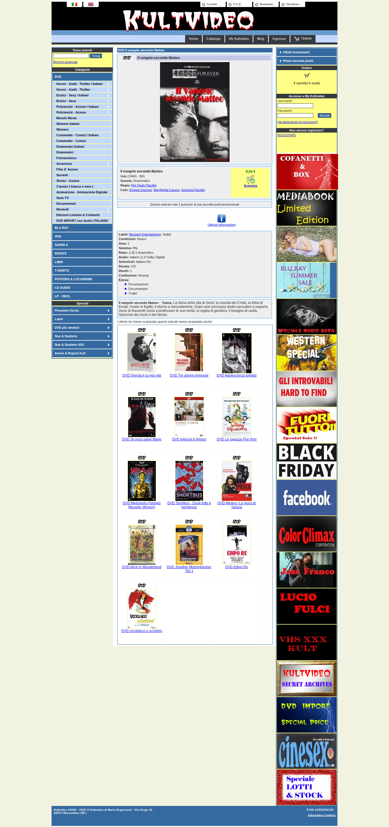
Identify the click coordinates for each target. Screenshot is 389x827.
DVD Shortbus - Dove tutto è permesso (189, 505)
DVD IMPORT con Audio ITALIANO (81, 220)
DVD (58, 76)
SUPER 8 (61, 245)
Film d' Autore (66, 169)
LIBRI (59, 262)
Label (59, 319)
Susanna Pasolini (193, 190)
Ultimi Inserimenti (296, 52)
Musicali (62, 209)
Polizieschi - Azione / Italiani (77, 106)
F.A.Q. (237, 4)
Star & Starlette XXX (69, 344)
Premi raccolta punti (298, 60)
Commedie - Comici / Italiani (77, 135)
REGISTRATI (286, 135)
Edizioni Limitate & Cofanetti (77, 215)
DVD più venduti (67, 327)
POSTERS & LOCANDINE (73, 279)
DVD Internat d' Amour (189, 439)
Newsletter (266, 4)
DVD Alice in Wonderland (141, 567)
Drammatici (64, 152)
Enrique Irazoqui (140, 190)
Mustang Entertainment (145, 234)
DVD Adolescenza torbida (237, 375)
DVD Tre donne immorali (189, 375)
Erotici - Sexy (65, 101)
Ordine (306, 38)
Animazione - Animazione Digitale (81, 192)
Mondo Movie (66, 118)
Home (193, 39)
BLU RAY (61, 227)
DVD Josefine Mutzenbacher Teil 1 (189, 569)
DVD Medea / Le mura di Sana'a (237, 505)
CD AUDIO (62, 287)
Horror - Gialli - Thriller (72, 89)
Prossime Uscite (67, 310)
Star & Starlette (66, 336)
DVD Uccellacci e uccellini (141, 631)
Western (62, 129)
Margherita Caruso (166, 190)
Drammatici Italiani (69, 146)
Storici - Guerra (67, 180)
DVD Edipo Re (236, 567)
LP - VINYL (63, 296)
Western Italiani (67, 123)
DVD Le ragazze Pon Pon (237, 439)
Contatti (212, 4)
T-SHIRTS (62, 270)
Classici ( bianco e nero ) (74, 186)
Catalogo (213, 39)
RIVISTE (61, 253)
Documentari (65, 203)
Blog (260, 39)
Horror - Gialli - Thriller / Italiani (79, 84)
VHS (58, 236)
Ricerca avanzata (65, 62)
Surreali (61, 175)
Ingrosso (279, 39)
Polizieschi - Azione (70, 112)
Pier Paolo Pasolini (143, 185)
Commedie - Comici (70, 141)
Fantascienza (65, 158)
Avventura (63, 163)
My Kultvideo (239, 39)
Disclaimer (292, 4)
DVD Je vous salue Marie (141, 439)
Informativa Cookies (322, 815)
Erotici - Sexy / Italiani (72, 95)
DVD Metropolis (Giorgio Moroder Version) (142, 505)
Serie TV (62, 198)
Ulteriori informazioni (222, 224)
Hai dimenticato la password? (297, 122)
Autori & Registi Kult (70, 353)
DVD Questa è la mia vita (141, 375)
